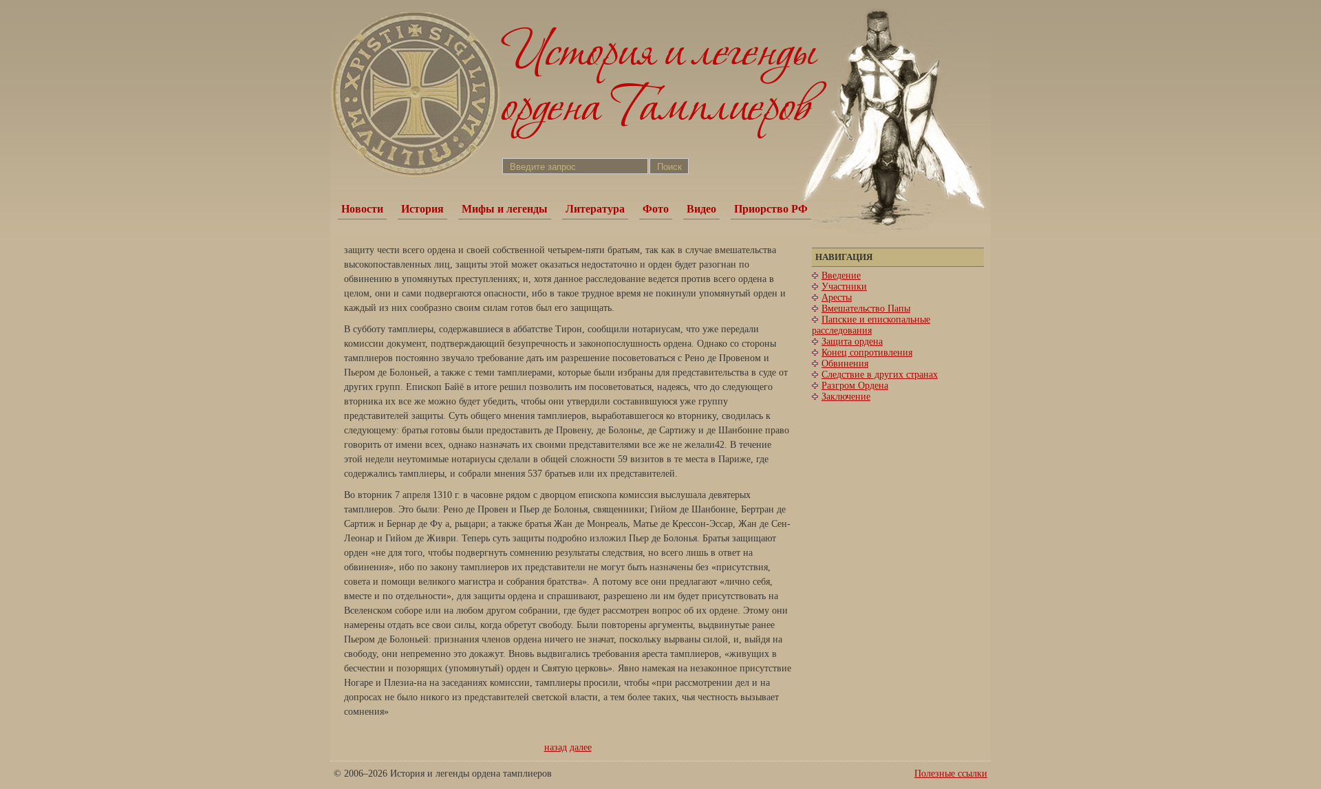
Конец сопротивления (866, 352)
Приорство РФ (771, 209)
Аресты (836, 297)
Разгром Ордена (854, 385)
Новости (362, 209)
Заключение (845, 396)
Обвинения (844, 363)
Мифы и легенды (505, 209)
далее (581, 747)
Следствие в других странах (879, 374)
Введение (841, 275)
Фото (656, 209)
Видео (701, 209)
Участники (844, 286)
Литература (595, 209)
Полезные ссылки (950, 773)
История (422, 209)
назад (555, 747)
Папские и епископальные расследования (871, 325)
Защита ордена (852, 341)
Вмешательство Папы (865, 308)
